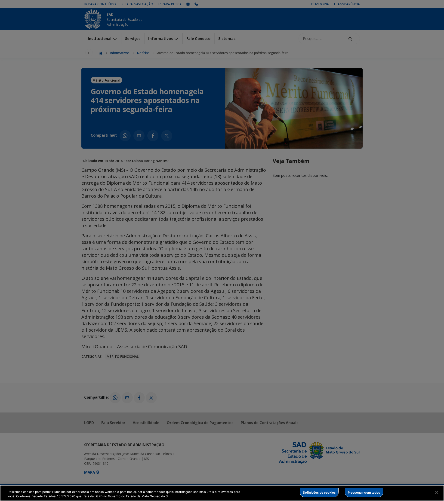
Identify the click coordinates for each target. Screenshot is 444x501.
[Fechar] (437, 492)
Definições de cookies (319, 492)
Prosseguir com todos (364, 492)
